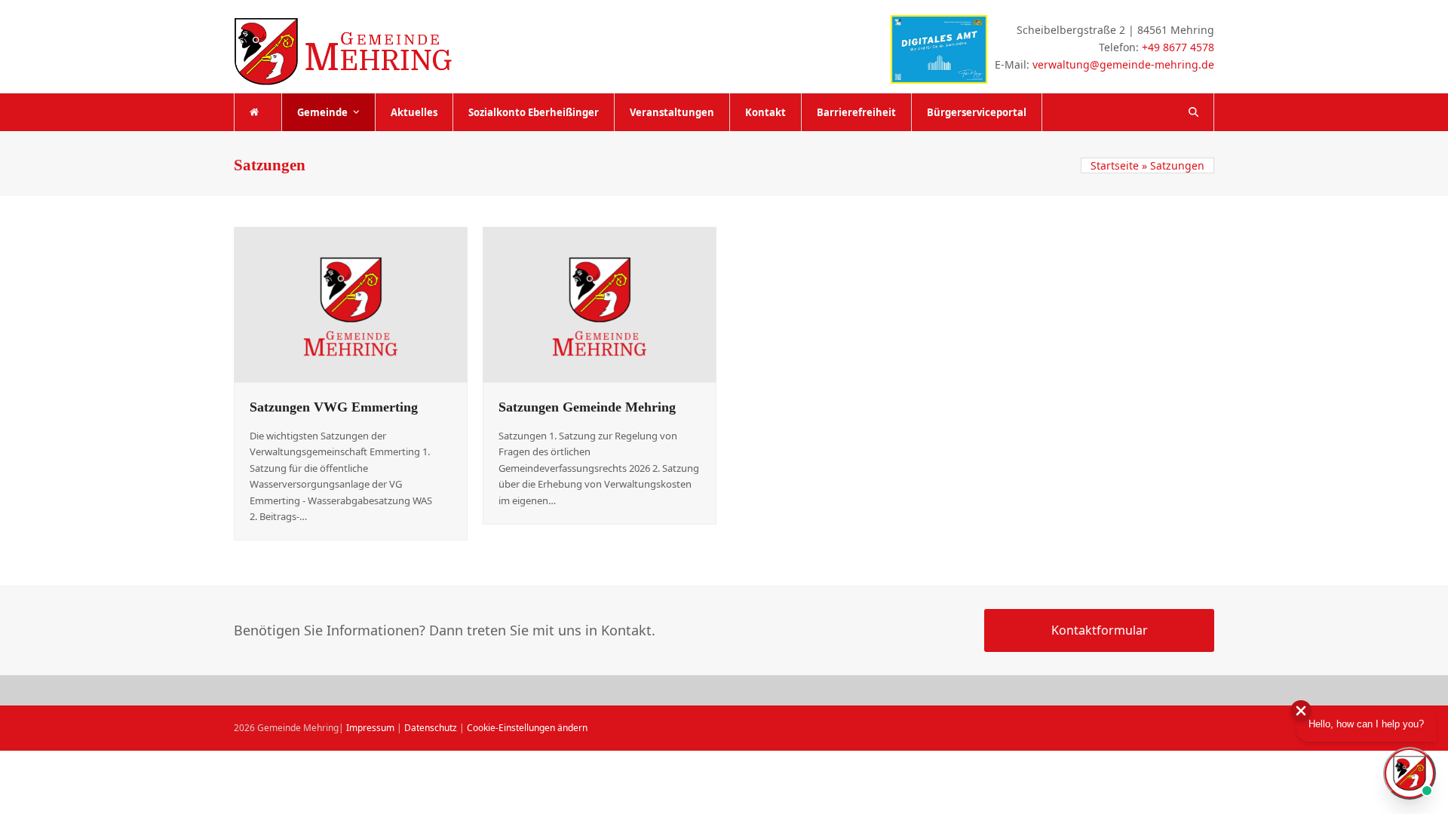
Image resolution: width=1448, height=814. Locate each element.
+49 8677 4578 (1178, 47)
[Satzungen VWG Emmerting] (351, 303)
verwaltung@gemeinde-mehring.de (1123, 64)
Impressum (370, 727)
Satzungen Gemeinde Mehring (587, 407)
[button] (1193, 112)
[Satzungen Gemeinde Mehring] (599, 303)
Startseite (1115, 165)
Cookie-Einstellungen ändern (527, 727)
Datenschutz (430, 727)
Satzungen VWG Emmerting (334, 407)
